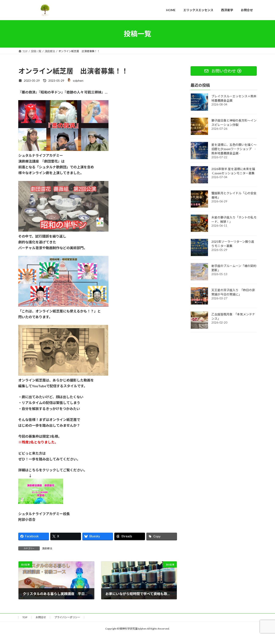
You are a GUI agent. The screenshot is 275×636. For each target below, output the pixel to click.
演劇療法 (47, 548)
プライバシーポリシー (67, 617)
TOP (24, 617)
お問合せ (41, 617)
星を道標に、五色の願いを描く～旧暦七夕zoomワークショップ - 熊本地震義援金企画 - (234, 149)
